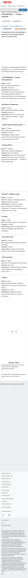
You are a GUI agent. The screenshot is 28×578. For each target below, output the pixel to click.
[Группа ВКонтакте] (7, 29)
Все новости (3, 6)
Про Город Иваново (6, 481)
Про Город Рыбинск (6, 490)
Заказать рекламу (12, 6)
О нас (3, 522)
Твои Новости (4, 501)
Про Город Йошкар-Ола (6, 484)
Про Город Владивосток (6, 503)
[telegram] (16, 332)
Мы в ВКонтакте (20, 6)
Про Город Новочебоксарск (7, 475)
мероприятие (17, 21)
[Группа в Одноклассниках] (20, 29)
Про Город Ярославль (6, 478)
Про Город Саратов (5, 495)
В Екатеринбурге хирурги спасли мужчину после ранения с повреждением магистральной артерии (12, 367)
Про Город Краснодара (6, 507)
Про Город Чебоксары (6, 473)
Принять (23, 10)
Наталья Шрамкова (16, 26)
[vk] (12, 332)
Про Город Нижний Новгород (8, 498)
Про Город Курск (5, 486)
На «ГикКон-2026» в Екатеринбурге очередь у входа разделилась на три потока (13, 376)
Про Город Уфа (5, 492)
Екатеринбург (6, 21)
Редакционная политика (6, 525)
